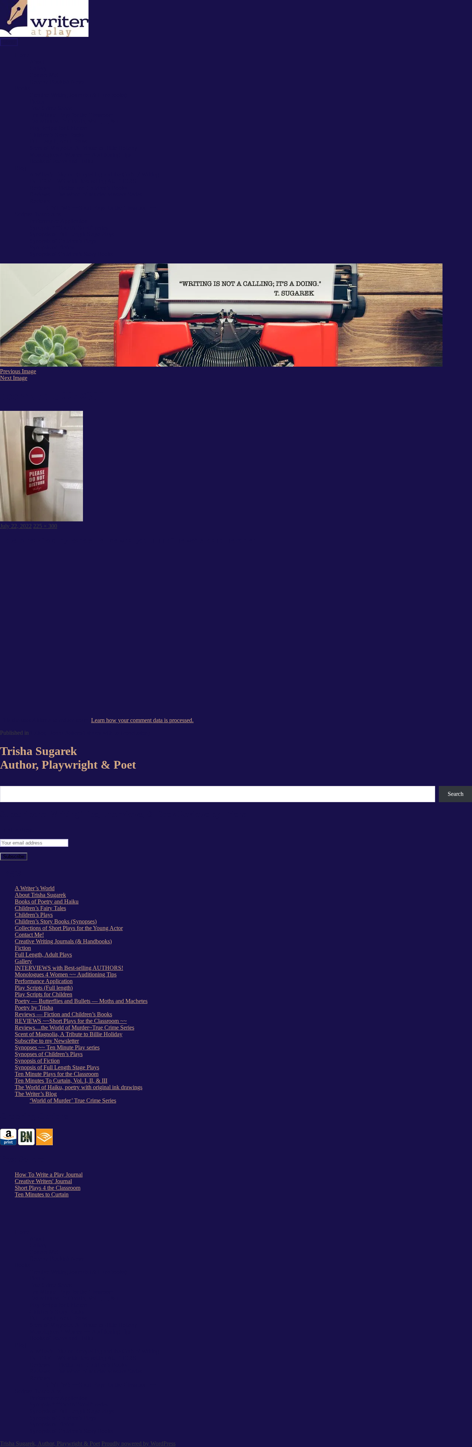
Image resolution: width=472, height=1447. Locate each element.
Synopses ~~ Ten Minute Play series (57, 1047)
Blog (20, 168)
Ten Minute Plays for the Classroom (71, 115)
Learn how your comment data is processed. (142, 720)
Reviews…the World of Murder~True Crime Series (74, 1027)
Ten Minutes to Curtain (42, 1194)
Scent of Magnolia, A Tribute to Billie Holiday (83, 148)
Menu (9, 42)
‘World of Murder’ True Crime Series (73, 1100)
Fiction (38, 101)
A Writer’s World (35, 888)
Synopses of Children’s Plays (49, 1054)
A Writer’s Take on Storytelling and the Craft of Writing (94, 174)
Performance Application (58, 221)
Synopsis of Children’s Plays (63, 241)
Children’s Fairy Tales (40, 908)
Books (22, 88)
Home (22, 55)
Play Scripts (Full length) (44, 988)
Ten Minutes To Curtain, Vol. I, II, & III (76, 121)
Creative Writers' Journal (43, 1181)
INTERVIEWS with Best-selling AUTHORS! (69, 968)
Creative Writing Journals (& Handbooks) (78, 95)
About (37, 62)
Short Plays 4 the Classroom (47, 1188)
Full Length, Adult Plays (58, 141)
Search (8, 782)
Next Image (13, 378)
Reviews (40, 201)
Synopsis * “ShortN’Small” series (69, 227)
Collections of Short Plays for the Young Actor (69, 928)
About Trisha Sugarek (40, 895)
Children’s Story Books (57, 135)
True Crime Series (51, 108)
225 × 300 (45, 526)
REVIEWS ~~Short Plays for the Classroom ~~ (100, 208)
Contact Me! (44, 75)
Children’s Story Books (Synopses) (56, 921)
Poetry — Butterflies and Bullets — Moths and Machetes (81, 1001)
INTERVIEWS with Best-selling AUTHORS (83, 181)
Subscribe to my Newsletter (47, 1041)
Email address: (17, 829)
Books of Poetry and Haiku (61, 161)
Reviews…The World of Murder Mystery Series (86, 194)
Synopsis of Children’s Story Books (71, 254)
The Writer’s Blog (36, 1094)
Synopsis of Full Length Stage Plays (72, 234)
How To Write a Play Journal (49, 1174)
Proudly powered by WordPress (138, 1443)
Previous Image (18, 371)
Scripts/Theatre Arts (38, 214)
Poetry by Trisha (34, 1007)
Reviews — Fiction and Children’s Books (78, 188)
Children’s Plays (34, 915)
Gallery (38, 68)
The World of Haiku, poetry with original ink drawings (78, 1087)
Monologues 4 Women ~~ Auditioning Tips (80, 154)
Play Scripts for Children (58, 128)
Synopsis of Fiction (52, 247)
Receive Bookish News (57, 81)
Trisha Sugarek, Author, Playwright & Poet (50, 1443)
